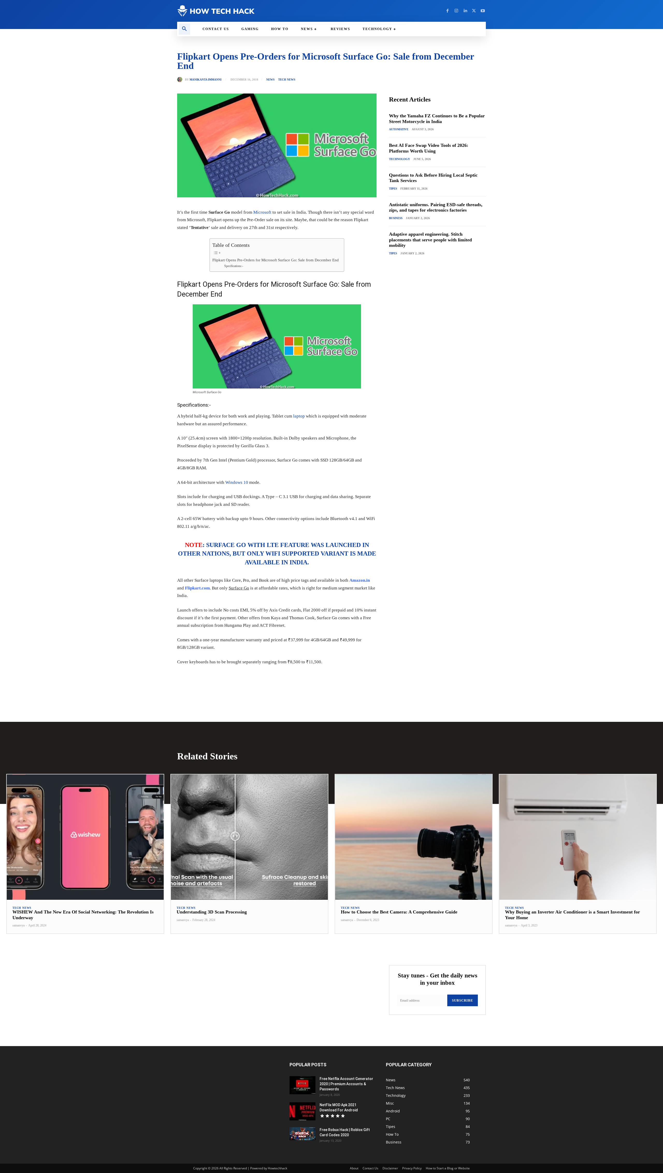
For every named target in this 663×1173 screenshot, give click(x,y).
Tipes (393, 188)
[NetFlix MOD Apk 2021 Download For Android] (302, 1111)
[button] (184, 29)
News (270, 79)
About (354, 1168)
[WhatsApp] (248, 678)
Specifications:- (233, 266)
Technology (399, 159)
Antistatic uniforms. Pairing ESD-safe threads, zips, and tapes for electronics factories (435, 207)
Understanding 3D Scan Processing (212, 912)
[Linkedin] (465, 11)
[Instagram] (456, 11)
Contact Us (370, 1168)
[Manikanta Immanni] (181, 79)
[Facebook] (447, 11)
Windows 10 (236, 482)
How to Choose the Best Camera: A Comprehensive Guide (399, 912)
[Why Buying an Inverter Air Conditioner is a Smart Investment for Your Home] (577, 837)
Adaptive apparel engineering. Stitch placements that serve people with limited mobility (430, 240)
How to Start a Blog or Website (448, 1168)
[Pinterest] (237, 678)
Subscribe (462, 1000)
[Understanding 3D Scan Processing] (249, 837)
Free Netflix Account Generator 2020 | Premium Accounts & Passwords (346, 1084)
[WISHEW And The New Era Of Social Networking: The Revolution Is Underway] (85, 837)
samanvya (18, 925)
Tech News (286, 79)
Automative (398, 129)
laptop (299, 416)
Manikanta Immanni (205, 79)
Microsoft (262, 212)
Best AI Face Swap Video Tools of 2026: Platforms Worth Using (428, 148)
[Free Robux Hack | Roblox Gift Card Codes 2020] (302, 1133)
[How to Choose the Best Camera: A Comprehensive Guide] (413, 837)
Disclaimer (390, 1168)
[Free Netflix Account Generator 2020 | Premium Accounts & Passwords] (302, 1085)
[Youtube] (483, 11)
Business (395, 218)
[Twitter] (474, 11)
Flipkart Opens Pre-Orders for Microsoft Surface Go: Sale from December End (275, 260)
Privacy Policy (412, 1168)
